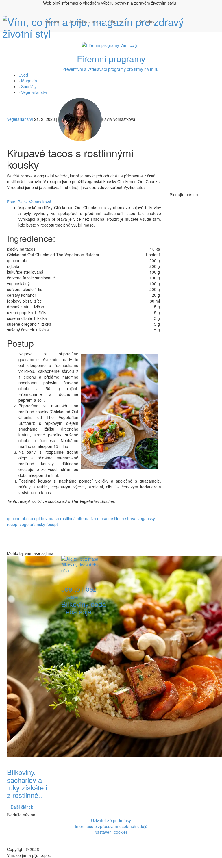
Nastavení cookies (111, 832)
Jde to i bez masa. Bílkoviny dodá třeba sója (83, 599)
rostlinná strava (122, 518)
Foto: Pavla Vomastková (29, 202)
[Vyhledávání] (163, 27)
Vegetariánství (34, 92)
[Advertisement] (138, 642)
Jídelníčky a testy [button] (85, 22)
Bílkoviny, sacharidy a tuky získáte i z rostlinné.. (27, 783)
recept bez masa (43, 518)
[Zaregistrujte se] (163, 18)
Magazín (52, 22)
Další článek (22, 807)
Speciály (28, 86)
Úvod (23, 75)
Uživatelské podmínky (111, 820)
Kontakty (146, 22)
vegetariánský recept (39, 524)
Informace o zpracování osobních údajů (111, 826)
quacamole (17, 518)
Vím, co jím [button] (119, 22)
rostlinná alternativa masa (83, 518)
